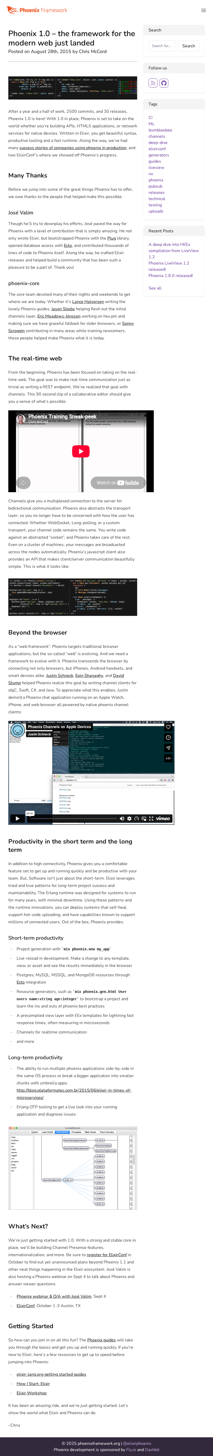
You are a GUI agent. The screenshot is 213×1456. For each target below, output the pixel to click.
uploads (156, 211)
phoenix (156, 180)
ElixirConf (26, 1306)
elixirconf (157, 149)
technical (157, 199)
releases (157, 192)
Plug (111, 238)
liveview (156, 167)
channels (157, 136)
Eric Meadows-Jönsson (59, 316)
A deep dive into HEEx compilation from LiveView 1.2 (174, 251)
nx (151, 174)
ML (152, 124)
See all (155, 288)
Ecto (68, 245)
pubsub (155, 186)
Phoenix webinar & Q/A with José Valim (54, 1296)
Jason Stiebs (63, 309)
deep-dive (158, 143)
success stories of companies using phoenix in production (73, 148)
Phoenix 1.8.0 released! (171, 276)
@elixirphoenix (137, 1443)
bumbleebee (160, 130)
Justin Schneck (59, 675)
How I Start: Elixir (33, 1384)
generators (159, 155)
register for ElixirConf (107, 1255)
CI (150, 118)
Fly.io (131, 1450)
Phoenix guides (101, 1340)
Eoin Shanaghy (89, 675)
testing (155, 205)
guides (155, 161)
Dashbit (152, 1450)
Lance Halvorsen (88, 302)
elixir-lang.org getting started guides (51, 1374)
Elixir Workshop (31, 1393)
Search (188, 46)
